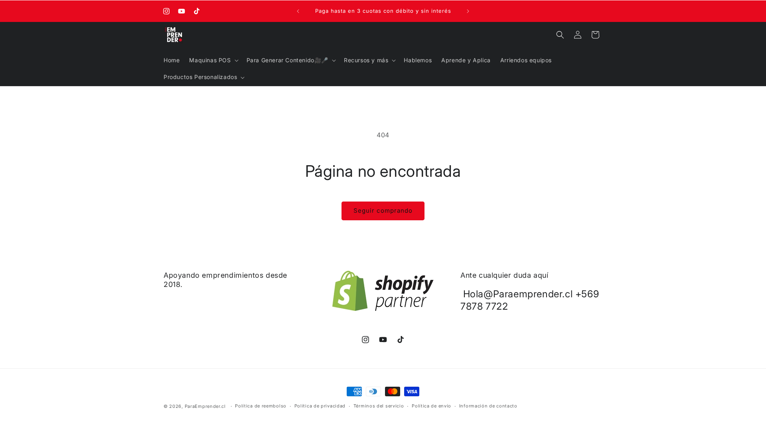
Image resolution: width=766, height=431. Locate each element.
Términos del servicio (378, 406)
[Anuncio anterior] (298, 11)
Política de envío (431, 406)
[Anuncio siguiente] (468, 11)
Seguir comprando (383, 210)
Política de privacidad (319, 406)
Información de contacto (488, 406)
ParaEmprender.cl (205, 406)
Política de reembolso (260, 406)
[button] (212, 60)
